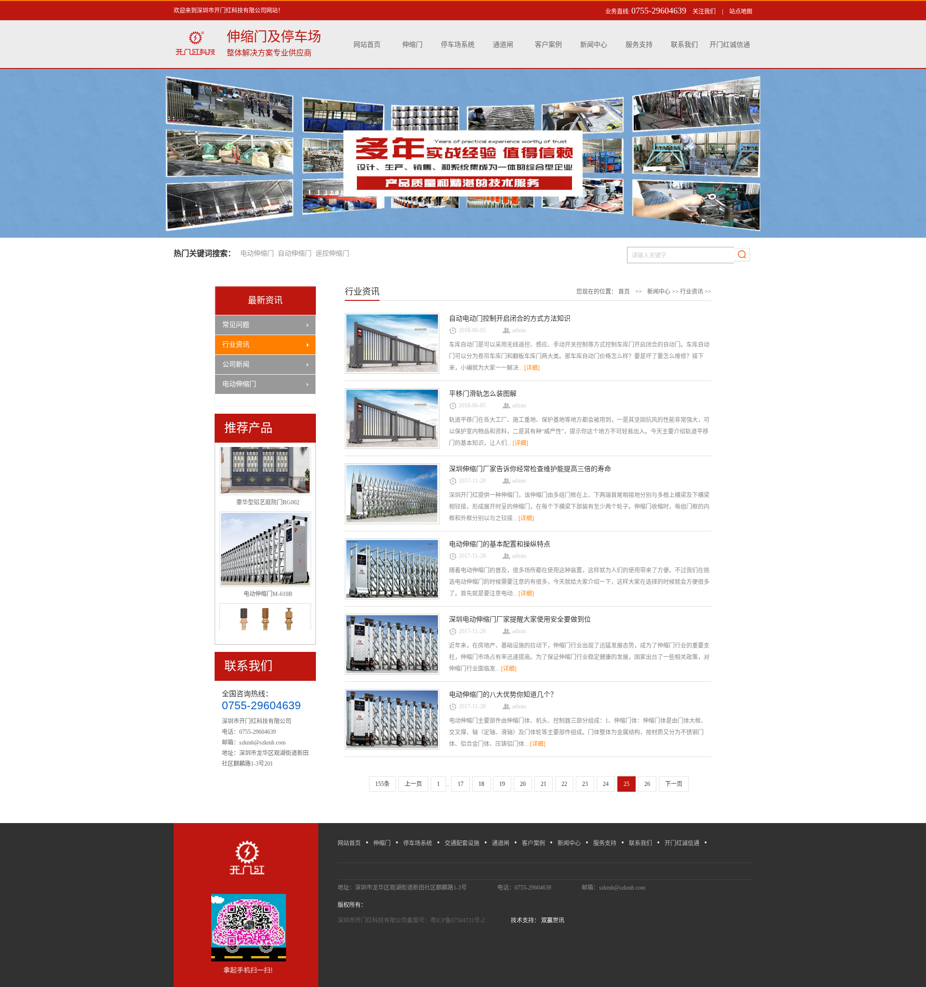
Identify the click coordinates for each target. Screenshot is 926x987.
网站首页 (367, 44)
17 (460, 784)
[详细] (532, 368)
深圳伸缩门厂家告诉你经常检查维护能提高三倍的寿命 (530, 469)
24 (606, 784)
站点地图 (740, 11)
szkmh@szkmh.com (262, 742)
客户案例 (548, 44)
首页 (624, 291)
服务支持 (639, 44)
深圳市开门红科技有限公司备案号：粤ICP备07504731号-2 (412, 920)
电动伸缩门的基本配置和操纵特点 (499, 544)
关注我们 (704, 11)
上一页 (413, 784)
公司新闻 (235, 364)
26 (647, 784)
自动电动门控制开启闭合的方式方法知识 (510, 318)
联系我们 (684, 44)
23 (585, 784)
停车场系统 (458, 44)
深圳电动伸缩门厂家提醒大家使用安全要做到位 (520, 619)
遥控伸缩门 (332, 253)
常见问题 (235, 324)
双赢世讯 (552, 920)
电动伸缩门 (257, 253)
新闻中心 (593, 44)
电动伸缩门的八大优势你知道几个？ (503, 694)
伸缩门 (412, 44)
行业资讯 (235, 344)
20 (523, 784)
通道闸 (503, 44)
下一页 (673, 784)
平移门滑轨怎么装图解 (483, 393)
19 (502, 784)
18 (481, 784)
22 (564, 784)
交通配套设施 (462, 843)
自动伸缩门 (295, 253)
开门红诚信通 (729, 44)
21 (543, 784)
